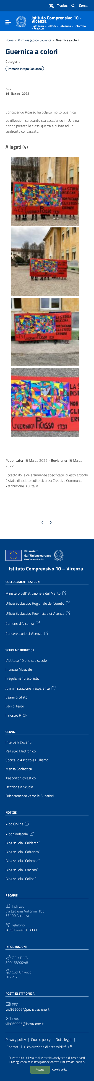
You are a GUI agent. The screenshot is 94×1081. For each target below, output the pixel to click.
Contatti (13, 1046)
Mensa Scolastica (18, 769)
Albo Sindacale (16, 833)
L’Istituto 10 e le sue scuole (26, 660)
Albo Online (14, 823)
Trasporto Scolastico (20, 778)
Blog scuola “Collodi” (21, 879)
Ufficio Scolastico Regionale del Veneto (34, 602)
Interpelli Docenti (18, 742)
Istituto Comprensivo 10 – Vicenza (46, 568)
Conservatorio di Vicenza (23, 632)
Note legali (64, 1039)
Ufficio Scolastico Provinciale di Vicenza (34, 612)
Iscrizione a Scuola (19, 787)
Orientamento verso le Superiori (29, 796)
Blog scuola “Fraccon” (21, 870)
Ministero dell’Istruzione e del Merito (32, 592)
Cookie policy (59, 1069)
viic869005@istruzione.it (24, 1024)
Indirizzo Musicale (18, 669)
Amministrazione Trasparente (27, 688)
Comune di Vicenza (19, 622)
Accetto (40, 1069)
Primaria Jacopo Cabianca (34, 40)
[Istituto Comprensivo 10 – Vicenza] (21, 21)
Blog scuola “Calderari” (22, 843)
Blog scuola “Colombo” (22, 861)
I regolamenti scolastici (22, 678)
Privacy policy (15, 1039)
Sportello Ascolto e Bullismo (26, 760)
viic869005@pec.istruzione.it (27, 1009)
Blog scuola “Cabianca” (22, 852)
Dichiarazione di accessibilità (45, 1046)
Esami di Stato (16, 697)
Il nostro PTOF (16, 715)
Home (9, 40)
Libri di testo (14, 706)
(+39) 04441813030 (21, 930)
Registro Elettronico (20, 751)
